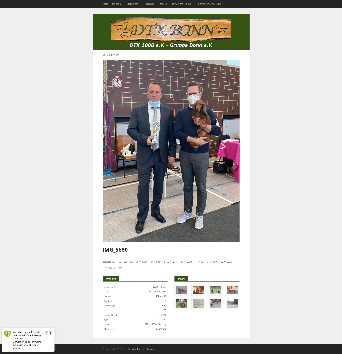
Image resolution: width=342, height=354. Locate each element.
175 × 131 (200, 261)
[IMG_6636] (198, 294)
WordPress (137, 349)
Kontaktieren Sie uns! (181, 4)
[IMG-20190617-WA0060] (215, 308)
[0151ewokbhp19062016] (215, 294)
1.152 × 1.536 (170, 261)
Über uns (149, 4)
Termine (163, 4)
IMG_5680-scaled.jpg (155, 324)
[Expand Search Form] (240, 3)
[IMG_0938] (181, 308)
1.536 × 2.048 (185, 261)
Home (105, 4)
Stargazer (151, 349)
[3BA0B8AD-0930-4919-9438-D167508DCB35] (232, 294)
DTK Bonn (116, 4)
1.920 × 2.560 (225, 261)
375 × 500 (212, 261)
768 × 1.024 (141, 261)
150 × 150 (116, 261)
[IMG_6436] (181, 294)
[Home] (104, 55)
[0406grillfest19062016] (198, 308)
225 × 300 (128, 261)
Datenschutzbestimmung (209, 4)
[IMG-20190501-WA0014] (232, 308)
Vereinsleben (133, 4)
